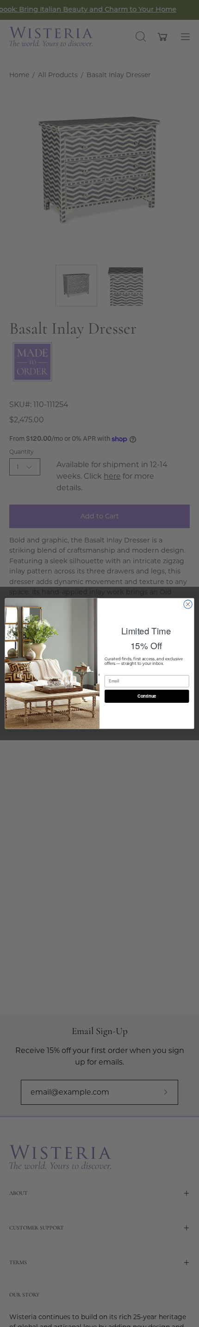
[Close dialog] (188, 604)
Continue (146, 696)
